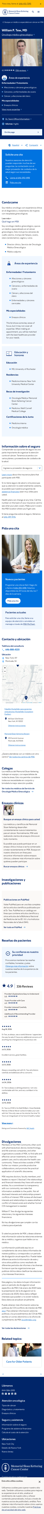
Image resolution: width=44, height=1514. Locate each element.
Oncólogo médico (17, 34)
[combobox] (22, 468)
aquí (4, 1311)
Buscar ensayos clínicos (14, 866)
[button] (26, 698)
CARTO (39, 702)
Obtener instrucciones (17, 726)
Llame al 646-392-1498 (20, 178)
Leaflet (23, 702)
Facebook (6, 1394)
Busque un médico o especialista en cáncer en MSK (24, 22)
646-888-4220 (12, 649)
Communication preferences (14, 1477)
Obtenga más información (16, 966)
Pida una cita (15, 182)
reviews (21, 70)
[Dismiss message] (40, 3)
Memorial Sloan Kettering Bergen (17, 734)
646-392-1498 (20, 588)
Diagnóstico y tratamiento (13, 1409)
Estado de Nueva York (11, 1448)
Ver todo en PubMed (13, 927)
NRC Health (30, 1128)
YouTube (12, 1394)
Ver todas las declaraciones (14, 1328)
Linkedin (15, 1394)
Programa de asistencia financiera (16, 1428)
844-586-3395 (8, 1390)
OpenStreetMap (29, 702)
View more (11, 109)
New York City (8, 1444)
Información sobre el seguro (14, 1425)
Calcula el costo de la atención (15, 1432)
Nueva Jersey (7, 1451)
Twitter (9, 1394)
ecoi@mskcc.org (29, 1320)
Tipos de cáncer (9, 1405)
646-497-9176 (10, 517)
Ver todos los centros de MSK (22, 757)
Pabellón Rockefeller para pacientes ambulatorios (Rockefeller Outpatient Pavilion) (19, 711)
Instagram (3, 1394)
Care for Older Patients (19, 1361)
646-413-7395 (25, 4)
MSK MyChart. (29, 624)
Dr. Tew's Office (17, 119)
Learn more (7, 474)
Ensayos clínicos (9, 1413)
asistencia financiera (10, 492)
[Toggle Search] (33, 12)
